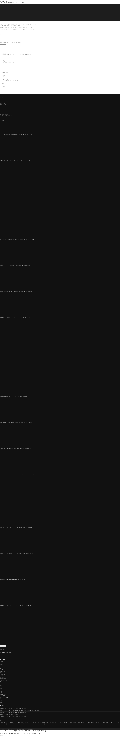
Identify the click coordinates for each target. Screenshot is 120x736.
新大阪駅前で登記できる (3, 671)
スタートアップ (39, 722)
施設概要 (1, 685)
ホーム (1, 649)
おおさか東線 (11, 722)
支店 (109, 722)
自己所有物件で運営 (3, 678)
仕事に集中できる (2, 675)
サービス (1, 664)
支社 (111, 722)
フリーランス (56, 722)
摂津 (104, 722)
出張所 (79, 722)
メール (2, 652)
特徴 (0, 668)
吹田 (86, 722)
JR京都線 (2, 722)
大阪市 (101, 722)
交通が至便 (1, 669)
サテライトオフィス (27, 722)
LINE (3, 89)
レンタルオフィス (66, 722)
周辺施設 (1, 686)
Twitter (3, 86)
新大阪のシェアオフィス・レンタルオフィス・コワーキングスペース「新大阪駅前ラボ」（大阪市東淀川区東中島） (18, 729)
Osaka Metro (6, 722)
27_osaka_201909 (3, 44)
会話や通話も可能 (2, 677)
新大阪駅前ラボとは (3, 663)
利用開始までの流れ (3, 694)
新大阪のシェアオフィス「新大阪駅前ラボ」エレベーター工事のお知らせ (11, 712)
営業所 (96, 722)
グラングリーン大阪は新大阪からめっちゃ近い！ (7, 714)
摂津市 (107, 722)
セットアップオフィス (45, 722)
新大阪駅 (118, 722)
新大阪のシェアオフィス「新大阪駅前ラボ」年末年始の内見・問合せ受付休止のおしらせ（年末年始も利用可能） (16, 710)
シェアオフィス (2, 666)
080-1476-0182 (6, 652)
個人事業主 (75, 722)
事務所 (71, 722)
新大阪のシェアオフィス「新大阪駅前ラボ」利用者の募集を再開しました (11, 708)
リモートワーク (61, 722)
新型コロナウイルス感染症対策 (4, 697)
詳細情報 (1, 683)
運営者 (1, 688)
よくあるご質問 (2, 695)
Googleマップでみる (5, 72)
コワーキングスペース (20, 722)
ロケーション (2, 689)
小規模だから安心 (2, 674)
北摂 (81, 722)
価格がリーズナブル (3, 672)
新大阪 (115, 722)
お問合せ (1, 702)
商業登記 (92, 722)
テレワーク (51, 722)
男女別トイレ (2, 681)
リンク (1, 698)
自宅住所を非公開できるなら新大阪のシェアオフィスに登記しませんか (10, 716)
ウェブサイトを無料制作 (3, 680)
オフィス (15, 722)
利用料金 (1, 691)
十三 (83, 722)
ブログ (1, 700)
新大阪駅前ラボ (4, 1)
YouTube (4, 88)
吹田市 (89, 722)
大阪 (98, 722)
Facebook (3, 83)
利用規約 (1, 692)
